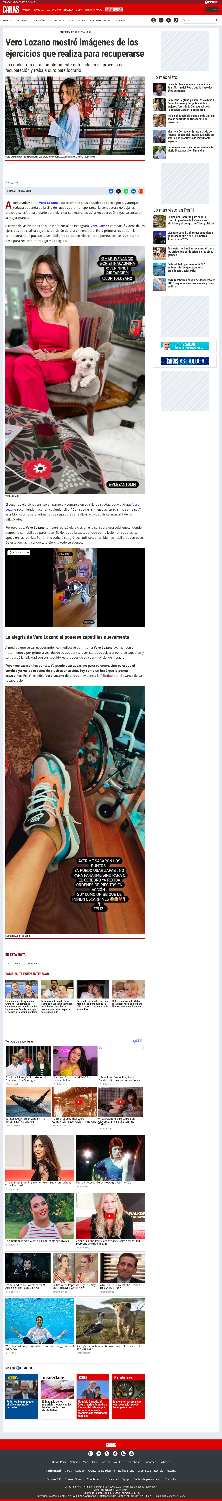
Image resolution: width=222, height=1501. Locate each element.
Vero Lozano (14, 963)
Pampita (7, 20)
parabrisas (128, 1378)
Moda (79, 9)
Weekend (119, 1462)
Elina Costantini (77, 20)
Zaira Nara (120, 20)
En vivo (213, 9)
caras (93, 1378)
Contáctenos (95, 1479)
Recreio (158, 1470)
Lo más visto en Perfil (173, 210)
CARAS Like (114, 9)
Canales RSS (53, 1479)
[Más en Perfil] (24, 1368)
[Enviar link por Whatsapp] (126, 191)
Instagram (32, 963)
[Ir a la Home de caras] (11, 12)
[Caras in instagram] (153, 20)
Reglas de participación (148, 1479)
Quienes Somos (74, 1479)
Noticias (27, 9)
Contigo (80, 1470)
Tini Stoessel (21, 20)
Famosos (39, 9)
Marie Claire (90, 1462)
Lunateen (150, 1462)
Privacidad (112, 1479)
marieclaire (57, 1378)
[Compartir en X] (118, 191)
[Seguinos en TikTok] (176, 20)
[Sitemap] (131, 1453)
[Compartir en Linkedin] (133, 191)
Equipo (126, 1479)
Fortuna (106, 1462)
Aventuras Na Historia (101, 1470)
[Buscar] (215, 20)
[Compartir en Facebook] (111, 191)
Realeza (68, 9)
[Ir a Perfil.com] (212, 3)
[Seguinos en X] (168, 20)
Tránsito (170, 1479)
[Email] (140, 191)
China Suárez (39, 20)
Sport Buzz (144, 1470)
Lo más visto (165, 77)
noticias (21, 1378)
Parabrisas (135, 1462)
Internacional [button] (93, 9)
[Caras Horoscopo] (185, 364)
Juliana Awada (57, 20)
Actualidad (54, 9)
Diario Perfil (59, 1462)
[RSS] (123, 1453)
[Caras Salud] (185, 349)
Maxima (171, 1470)
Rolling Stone (126, 1470)
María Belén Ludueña (100, 20)
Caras (68, 1470)
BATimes (165, 1462)
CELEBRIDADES (67, 32)
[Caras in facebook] (161, 20)
